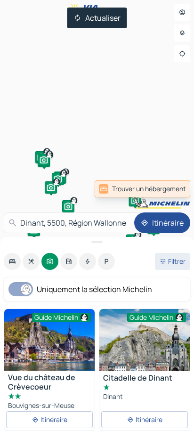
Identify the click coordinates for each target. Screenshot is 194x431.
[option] (12, 261)
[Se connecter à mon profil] (182, 12)
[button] (68, 206)
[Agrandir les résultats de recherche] (97, 242)
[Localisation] (182, 53)
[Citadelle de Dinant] (144, 340)
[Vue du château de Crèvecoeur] (49, 340)
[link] (142, 188)
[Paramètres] (182, 32)
